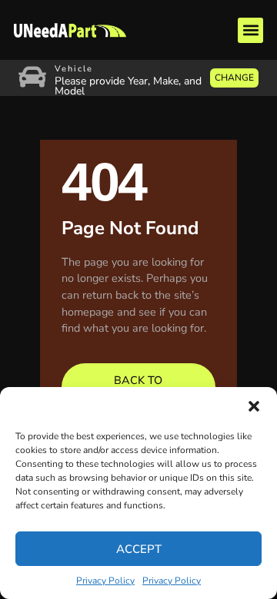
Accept (139, 549)
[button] (254, 406)
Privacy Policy (105, 580)
